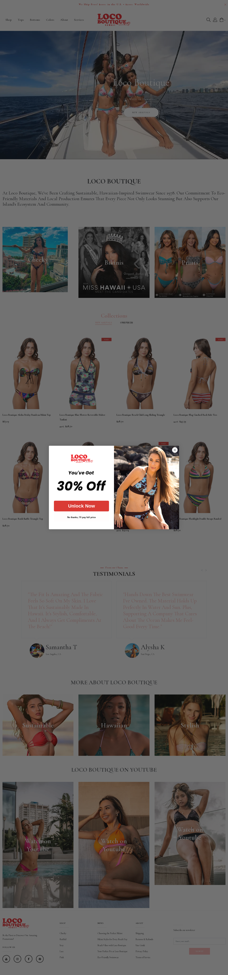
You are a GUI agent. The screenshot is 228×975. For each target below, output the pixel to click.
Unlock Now (81, 506)
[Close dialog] (175, 450)
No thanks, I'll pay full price (81, 517)
